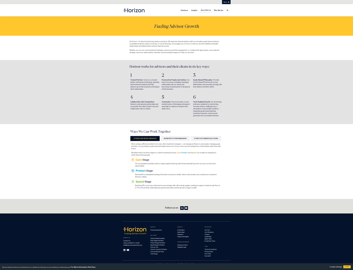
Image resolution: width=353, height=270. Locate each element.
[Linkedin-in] (182, 208)
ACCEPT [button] (347, 267)
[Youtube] (186, 208)
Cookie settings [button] (336, 267)
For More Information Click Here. (83, 267)
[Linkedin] (124, 250)
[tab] (145, 138)
